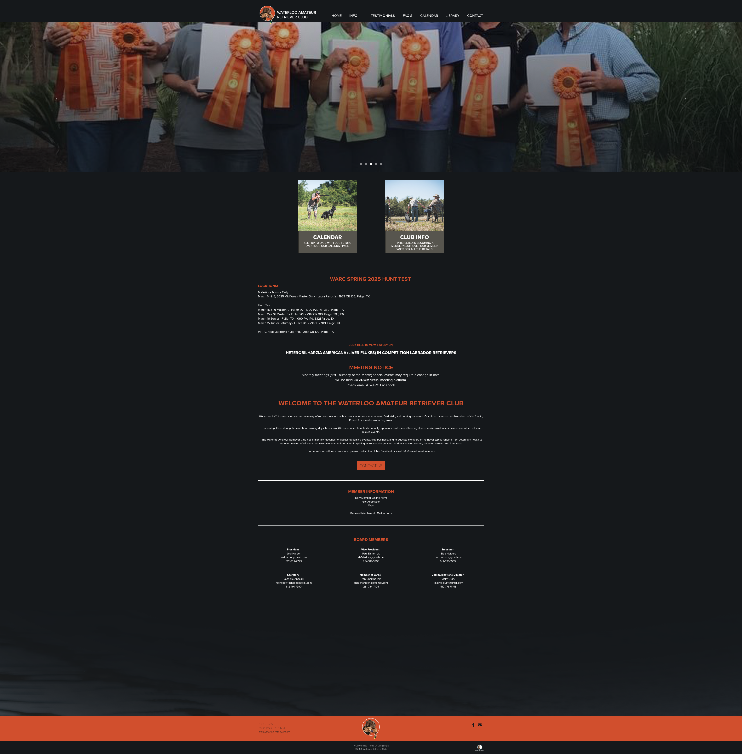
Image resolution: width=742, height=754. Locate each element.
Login (386, 745)
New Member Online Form (371, 498)
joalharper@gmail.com (294, 557)
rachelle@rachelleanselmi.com (294, 583)
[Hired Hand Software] (479, 749)
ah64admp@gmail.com (371, 557)
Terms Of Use (375, 745)
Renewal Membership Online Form (371, 513)
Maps (371, 505)
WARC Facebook (382, 385)
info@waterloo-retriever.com (419, 451)
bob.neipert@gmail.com (448, 557)
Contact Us (371, 465)
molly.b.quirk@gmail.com (448, 583)
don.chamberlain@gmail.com (371, 583)
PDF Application (371, 502)
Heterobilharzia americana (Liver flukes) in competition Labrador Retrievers (371, 353)
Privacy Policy (360, 745)
